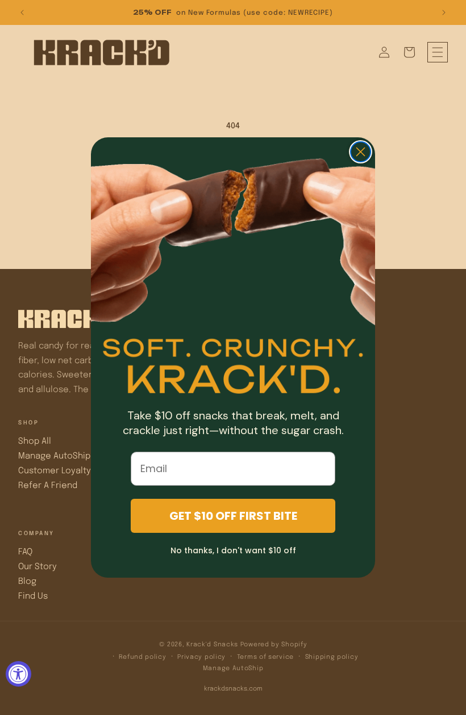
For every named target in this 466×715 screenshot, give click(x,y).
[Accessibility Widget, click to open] (18, 674)
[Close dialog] (361, 152)
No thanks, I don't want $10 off (233, 550)
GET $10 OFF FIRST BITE (233, 516)
